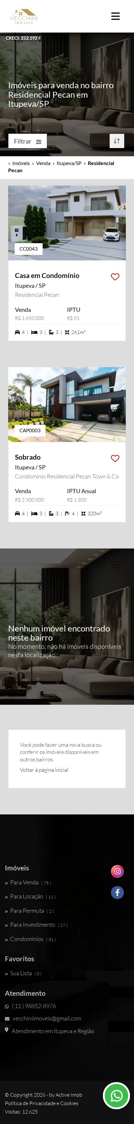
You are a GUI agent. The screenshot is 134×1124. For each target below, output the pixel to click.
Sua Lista (26, 973)
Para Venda (30, 882)
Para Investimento (39, 924)
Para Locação (33, 896)
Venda (43, 163)
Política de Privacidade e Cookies (41, 1103)
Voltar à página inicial (44, 769)
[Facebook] (117, 895)
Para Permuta (32, 910)
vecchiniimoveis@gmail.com (47, 1018)
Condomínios (33, 938)
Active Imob (69, 1094)
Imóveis (21, 163)
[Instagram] (117, 873)
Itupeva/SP (69, 163)
